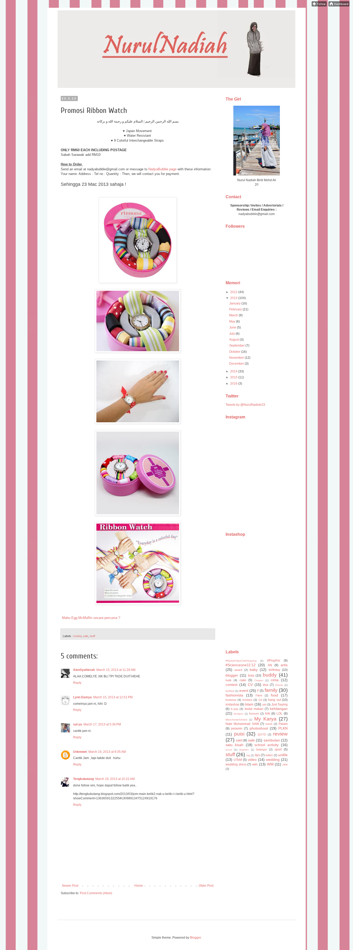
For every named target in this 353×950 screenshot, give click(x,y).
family (271, 690)
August (234, 339)
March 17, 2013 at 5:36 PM (102, 724)
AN (270, 665)
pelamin (236, 728)
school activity (267, 745)
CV (250, 685)
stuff (92, 636)
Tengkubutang (83, 779)
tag (248, 755)
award (238, 669)
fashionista (234, 695)
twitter (269, 755)
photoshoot (259, 728)
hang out (274, 700)
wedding (273, 759)
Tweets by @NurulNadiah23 (245, 405)
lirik (267, 713)
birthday (274, 670)
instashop (232, 704)
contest (231, 685)
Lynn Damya (82, 697)
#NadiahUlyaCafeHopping (241, 660)
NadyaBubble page (162, 169)
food (274, 695)
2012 (234, 292)
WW (270, 764)
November (237, 357)
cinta (275, 680)
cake (243, 680)
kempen (238, 713)
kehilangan (279, 709)
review (77, 636)
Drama (279, 685)
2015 (234, 377)
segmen (244, 749)
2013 (234, 298)
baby (254, 670)
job (264, 704)
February (236, 309)
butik (229, 680)
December (237, 363)
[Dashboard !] (338, 5)
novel (268, 723)
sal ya (77, 724)
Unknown (80, 752)
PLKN (283, 728)
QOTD (262, 734)
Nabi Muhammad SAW (242, 724)
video (252, 759)
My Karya (265, 719)
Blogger (195, 937)
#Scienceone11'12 (241, 665)
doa (265, 685)
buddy (270, 675)
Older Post (206, 885)
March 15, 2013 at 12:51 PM (113, 697)
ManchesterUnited (236, 719)
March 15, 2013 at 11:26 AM (115, 670)
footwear (231, 699)
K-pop (234, 708)
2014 (234, 371)
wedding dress (236, 764)
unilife (283, 755)
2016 (234, 383)
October (235, 352)
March (234, 315)
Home (138, 885)
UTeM (238, 760)
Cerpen (259, 680)
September (237, 345)
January (235, 303)
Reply (77, 683)
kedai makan (254, 709)
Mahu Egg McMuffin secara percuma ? (91, 618)
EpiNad (230, 690)
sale (85, 636)
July (232, 333)
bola (251, 675)
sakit (239, 740)
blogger (232, 675)
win (255, 764)
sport (278, 749)
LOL (279, 713)
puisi (239, 734)
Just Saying (279, 704)
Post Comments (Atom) (96, 893)
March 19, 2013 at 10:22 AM (115, 779)
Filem (259, 695)
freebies (247, 699)
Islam (249, 704)
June (233, 327)
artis (284, 665)
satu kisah (234, 745)
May (232, 321)
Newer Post (70, 885)
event (243, 690)
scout (229, 749)
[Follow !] (319, 5)
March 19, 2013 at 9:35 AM (107, 752)
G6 (260, 699)
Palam (283, 724)
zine (285, 764)
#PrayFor (273, 660)
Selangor (261, 749)
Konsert (254, 713)
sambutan (272, 740)
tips (257, 755)
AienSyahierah (84, 670)
